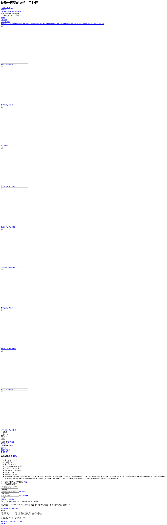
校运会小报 (80, 24)
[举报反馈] (12, 456)
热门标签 (4, 521)
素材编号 (8, 460)
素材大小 (8, 464)
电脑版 (20, 521)
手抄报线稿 (52, 24)
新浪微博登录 (5, 450)
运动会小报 (94, 24)
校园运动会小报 (71, 24)
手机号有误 (15, 508)
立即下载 (4, 20)
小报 (64, 24)
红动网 (3, 12)
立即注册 (11, 442)
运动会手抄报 (25, 24)
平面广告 (13, 12)
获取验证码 (22, 491)
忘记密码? (4, 444)
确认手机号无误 (6, 508)
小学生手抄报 (16, 24)
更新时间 (8, 474)
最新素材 (12, 521)
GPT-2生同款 (5, 22)
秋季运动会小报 (43, 24)
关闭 (26, 482)
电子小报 (8, 24)
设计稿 (7, 12)
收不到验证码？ (24, 495)
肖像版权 (8, 470)
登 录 (3, 438)
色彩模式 (8, 462)
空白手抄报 (34, 24)
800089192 (4, 523)
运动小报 (101, 24)
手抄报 (18, 12)
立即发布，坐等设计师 (8, 499)
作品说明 (8, 476)
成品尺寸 (8, 468)
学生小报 (87, 24)
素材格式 (8, 472)
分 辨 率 (8, 466)
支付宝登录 (5, 452)
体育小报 (59, 24)
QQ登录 (3, 448)
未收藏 (3, 18)
